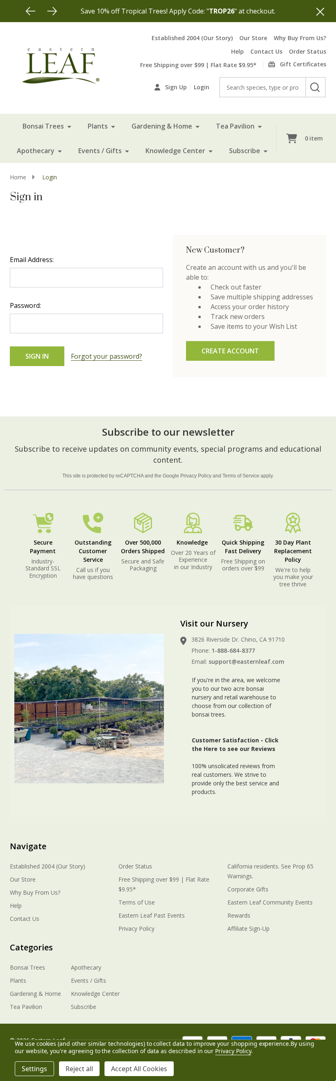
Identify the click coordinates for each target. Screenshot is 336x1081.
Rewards (238, 915)
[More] (69, 126)
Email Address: (32, 259)
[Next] (52, 11)
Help (237, 51)
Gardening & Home (162, 126)
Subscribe (244, 150)
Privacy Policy (195, 476)
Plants (98, 126)
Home (18, 177)
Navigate (28, 846)
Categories (31, 947)
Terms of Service (240, 476)
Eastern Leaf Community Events (270, 902)
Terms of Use (136, 902)
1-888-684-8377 (233, 650)
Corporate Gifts (247, 889)
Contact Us (266, 51)
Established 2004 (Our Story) (192, 38)
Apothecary (35, 150)
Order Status (307, 51)
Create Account (230, 350)
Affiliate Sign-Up (248, 928)
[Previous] (31, 11)
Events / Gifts (100, 150)
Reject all (79, 1068)
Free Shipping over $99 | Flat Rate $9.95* (198, 65)
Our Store (253, 38)
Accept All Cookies (139, 1068)
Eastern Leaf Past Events (151, 915)
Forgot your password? (106, 356)
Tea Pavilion (235, 126)
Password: (25, 305)
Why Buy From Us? (300, 38)
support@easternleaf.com (246, 661)
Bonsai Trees (43, 126)
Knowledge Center (175, 150)
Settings (34, 1068)
